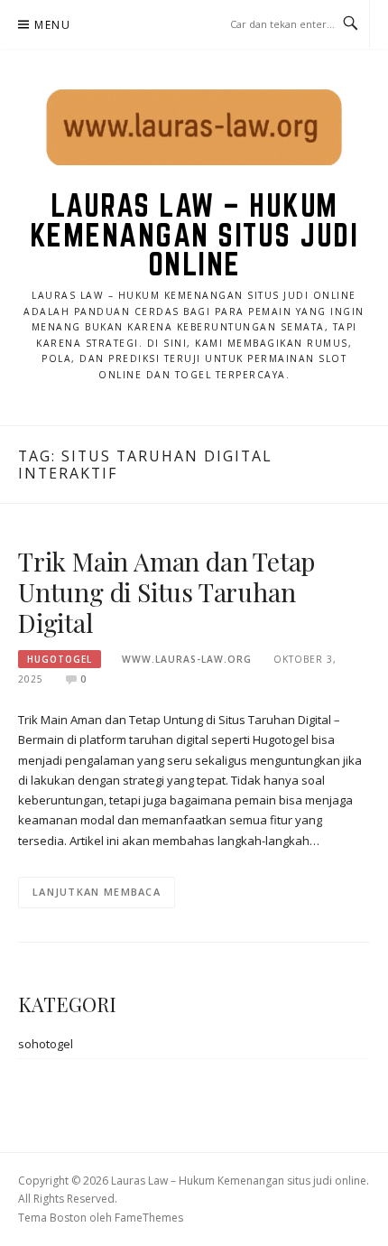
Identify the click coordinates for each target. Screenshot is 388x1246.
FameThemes (149, 1217)
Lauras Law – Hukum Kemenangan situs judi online (194, 235)
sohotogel (45, 1044)
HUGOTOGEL (59, 659)
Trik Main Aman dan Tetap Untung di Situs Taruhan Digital (166, 591)
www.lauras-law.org (187, 659)
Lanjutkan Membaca (96, 891)
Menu (52, 25)
